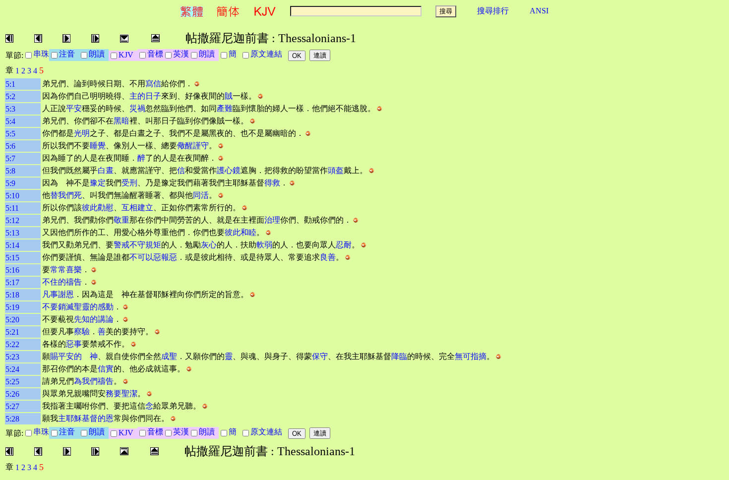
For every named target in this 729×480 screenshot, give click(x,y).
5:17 (12, 282)
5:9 (10, 183)
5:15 (12, 257)
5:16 (12, 270)
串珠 (41, 54)
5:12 (12, 220)
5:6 (10, 146)
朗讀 (99, 54)
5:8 (10, 171)
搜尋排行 (493, 10)
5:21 (12, 332)
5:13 (12, 233)
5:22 (12, 344)
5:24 (12, 369)
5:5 (10, 133)
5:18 (12, 295)
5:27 (12, 406)
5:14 (12, 245)
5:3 (10, 109)
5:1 (10, 84)
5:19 (12, 307)
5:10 (12, 195)
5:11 (12, 208)
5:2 (10, 96)
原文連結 (268, 54)
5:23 (12, 357)
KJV (128, 55)
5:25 (12, 381)
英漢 (181, 54)
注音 (69, 54)
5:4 (10, 121)
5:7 (10, 158)
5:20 (12, 319)
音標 (155, 54)
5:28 (12, 419)
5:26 (12, 394)
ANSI (539, 10)
